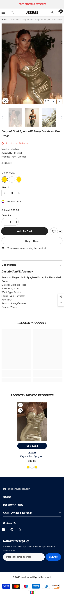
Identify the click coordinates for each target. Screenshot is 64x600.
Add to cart (25, 231)
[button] (53, 101)
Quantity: (6, 215)
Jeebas (15, 149)
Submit (53, 556)
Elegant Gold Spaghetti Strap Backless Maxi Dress (32, 456)
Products (15, 19)
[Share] (60, 231)
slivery (32, 467)
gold (28, 467)
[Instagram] (3, 529)
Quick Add (32, 446)
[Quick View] (20, 410)
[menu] (3, 12)
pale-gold (35, 467)
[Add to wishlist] (54, 231)
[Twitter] (20, 529)
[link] (16, 375)
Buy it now (32, 241)
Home (4, 19)
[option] (32, 63)
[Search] (12, 12)
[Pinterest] (11, 529)
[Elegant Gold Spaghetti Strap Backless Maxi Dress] (32, 421)
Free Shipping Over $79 (32, 4)
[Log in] (51, 12)
